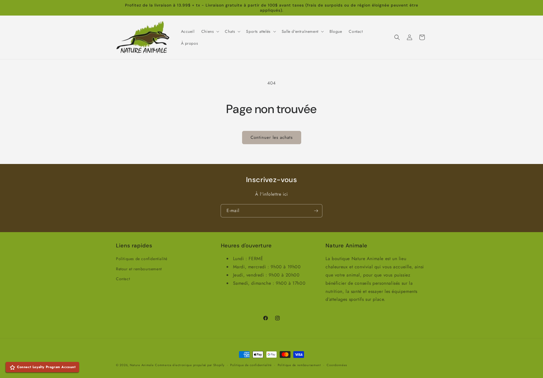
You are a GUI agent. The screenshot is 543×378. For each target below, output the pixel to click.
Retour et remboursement (139, 268)
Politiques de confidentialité (141, 259)
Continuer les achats (272, 137)
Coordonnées (337, 364)
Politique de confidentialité (251, 364)
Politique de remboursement (299, 364)
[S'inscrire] (316, 210)
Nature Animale (142, 365)
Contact (123, 278)
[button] (210, 31)
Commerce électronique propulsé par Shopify (189, 365)
